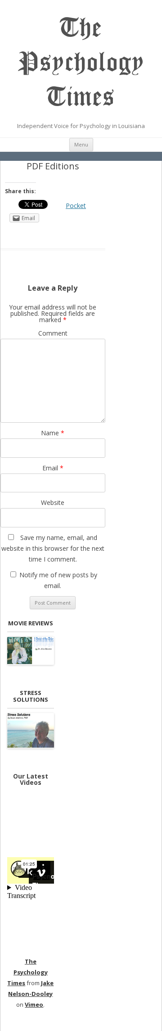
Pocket (76, 205)
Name (52, 433)
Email (52, 468)
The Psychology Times (81, 62)
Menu (81, 144)
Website (52, 502)
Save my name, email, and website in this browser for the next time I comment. (52, 548)
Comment (53, 333)
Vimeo (34, 1004)
